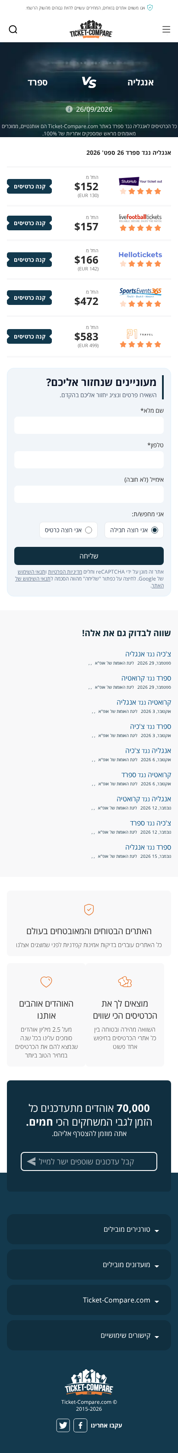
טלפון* (155, 445)
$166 (86, 259)
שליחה (89, 556)
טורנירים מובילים (127, 1229)
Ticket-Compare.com (116, 1300)
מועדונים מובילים (126, 1264)
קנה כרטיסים (29, 186)
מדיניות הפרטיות (65, 571)
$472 (86, 301)
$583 (86, 336)
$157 (86, 226)
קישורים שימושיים (125, 1335)
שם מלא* (152, 410)
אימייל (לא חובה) (144, 479)
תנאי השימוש (31, 571)
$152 (86, 186)
